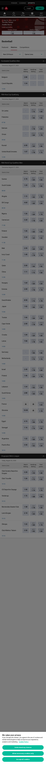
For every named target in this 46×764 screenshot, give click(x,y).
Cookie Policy (23, 742)
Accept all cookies (23, 759)
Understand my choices (23, 747)
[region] (23, 748)
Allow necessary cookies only (23, 753)
